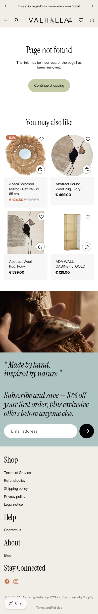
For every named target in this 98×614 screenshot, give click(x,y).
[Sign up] (86, 431)
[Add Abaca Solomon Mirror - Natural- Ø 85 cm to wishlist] (41, 139)
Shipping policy (16, 488)
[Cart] (91, 19)
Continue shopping (49, 85)
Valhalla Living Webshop (32, 597)
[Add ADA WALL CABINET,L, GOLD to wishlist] (87, 216)
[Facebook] (7, 581)
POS (53, 597)
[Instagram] (16, 581)
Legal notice (13, 504)
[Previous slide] (5, 6)
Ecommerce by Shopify (77, 597)
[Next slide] (92, 6)
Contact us (12, 530)
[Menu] (6, 20)
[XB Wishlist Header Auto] (80, 19)
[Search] (16, 19)
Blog (7, 555)
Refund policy (14, 480)
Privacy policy (14, 496)
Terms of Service (17, 472)
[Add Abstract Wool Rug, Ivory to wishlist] (41, 216)
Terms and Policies (49, 607)
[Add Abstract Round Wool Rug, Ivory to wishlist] (87, 139)
